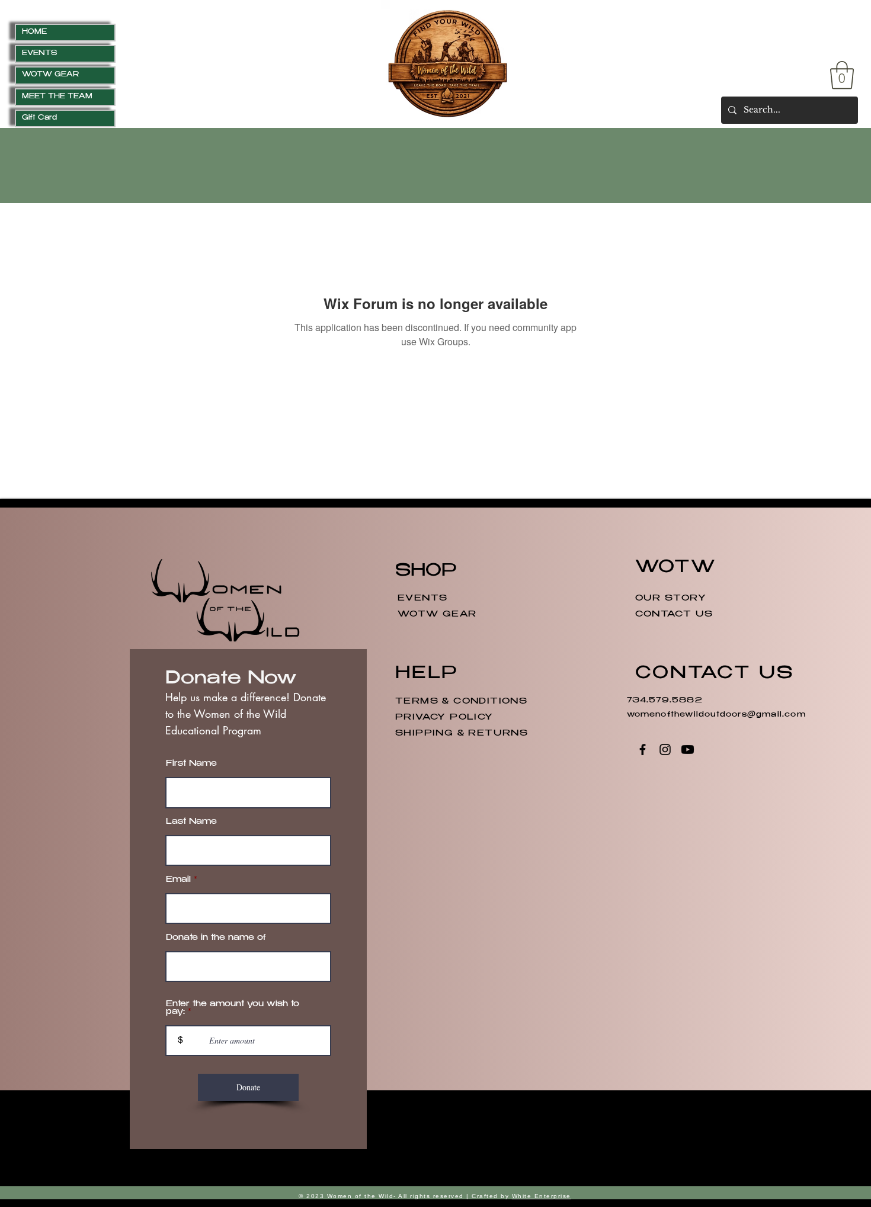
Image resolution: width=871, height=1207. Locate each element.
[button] (842, 75)
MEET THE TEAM (57, 97)
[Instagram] (665, 749)
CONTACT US (674, 615)
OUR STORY (671, 599)
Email (178, 880)
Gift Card (39, 118)
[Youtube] (687, 749)
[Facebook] (642, 749)
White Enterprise (541, 1196)
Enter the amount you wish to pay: (232, 1008)
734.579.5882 (666, 700)
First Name (191, 764)
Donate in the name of (216, 938)
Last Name (191, 822)
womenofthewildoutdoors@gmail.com (716, 714)
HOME (34, 32)
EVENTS (39, 53)
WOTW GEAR (50, 75)
